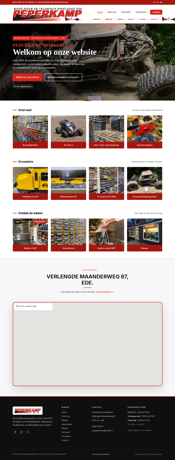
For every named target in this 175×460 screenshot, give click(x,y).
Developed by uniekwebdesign (148, 454)
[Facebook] (154, 2)
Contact (156, 12)
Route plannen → (105, 291)
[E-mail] (27, 432)
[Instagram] (157, 2)
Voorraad (126, 12)
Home (100, 12)
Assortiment (67, 424)
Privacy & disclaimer (101, 454)
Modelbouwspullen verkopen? (63, 77)
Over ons (112, 12)
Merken (65, 420)
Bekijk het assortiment (27, 77)
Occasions (141, 12)
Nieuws (65, 428)
